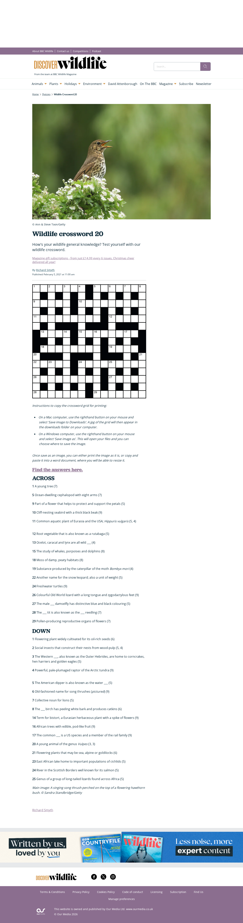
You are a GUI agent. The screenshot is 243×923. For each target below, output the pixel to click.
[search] (205, 66)
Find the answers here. (57, 469)
